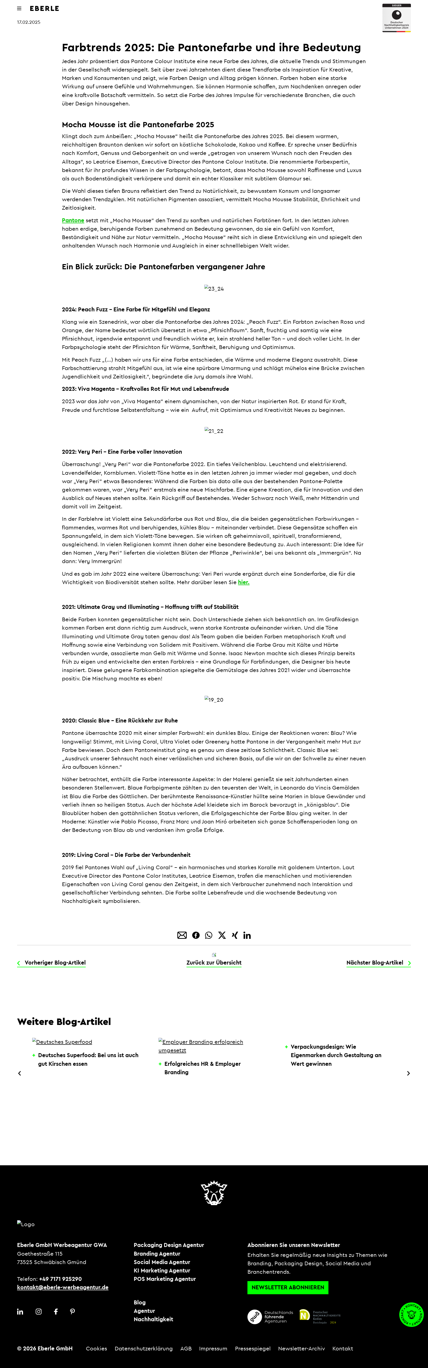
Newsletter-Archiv (301, 1348)
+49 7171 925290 (60, 1279)
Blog (140, 1302)
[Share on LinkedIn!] (247, 935)
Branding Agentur (157, 1254)
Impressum (213, 1348)
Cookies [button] (96, 1348)
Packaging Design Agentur (169, 1245)
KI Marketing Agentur (162, 1270)
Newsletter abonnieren (288, 1287)
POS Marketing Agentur (165, 1279)
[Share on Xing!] (235, 935)
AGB (186, 1348)
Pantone (73, 220)
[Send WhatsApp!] (209, 935)
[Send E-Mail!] (182, 935)
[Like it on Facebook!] (196, 935)
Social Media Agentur (162, 1262)
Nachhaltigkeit (153, 1319)
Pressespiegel (253, 1348)
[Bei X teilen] (223, 935)
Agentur (144, 1311)
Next (408, 1073)
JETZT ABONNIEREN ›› (368, 1354)
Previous (19, 1073)
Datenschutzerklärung (144, 1348)
